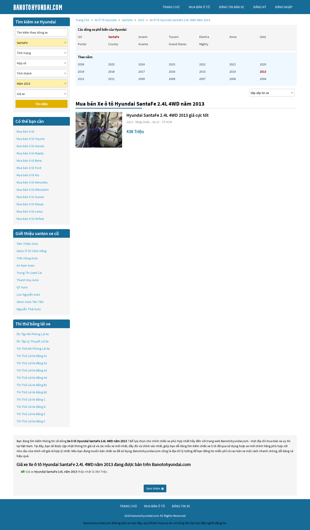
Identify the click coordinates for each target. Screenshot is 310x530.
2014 (232, 71)
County (113, 44)
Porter (82, 44)
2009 (141, 79)
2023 (172, 64)
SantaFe (127, 20)
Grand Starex (177, 44)
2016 (172, 71)
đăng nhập (283, 7)
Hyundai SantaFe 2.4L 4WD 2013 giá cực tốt (167, 115)
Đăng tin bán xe (231, 7)
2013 (174, 20)
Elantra (204, 37)
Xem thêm (153, 488)
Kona (232, 37)
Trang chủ (82, 20)
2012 (81, 79)
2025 (111, 64)
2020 (263, 64)
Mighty (203, 44)
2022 (202, 64)
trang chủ (171, 7)
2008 (172, 79)
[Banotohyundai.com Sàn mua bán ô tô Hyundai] (47, 7)
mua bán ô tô (199, 7)
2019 (81, 71)
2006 (232, 79)
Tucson (174, 37)
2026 (81, 64)
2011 (111, 79)
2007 (202, 79)
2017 (141, 71)
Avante (143, 44)
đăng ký (259, 7)
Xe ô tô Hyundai (106, 20)
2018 (111, 71)
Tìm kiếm (41, 104)
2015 (202, 71)
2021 (232, 64)
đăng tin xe (181, 506)
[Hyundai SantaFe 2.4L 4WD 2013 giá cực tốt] (99, 130)
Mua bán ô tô (25, 131)
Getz (263, 37)
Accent (143, 37)
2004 (263, 79)
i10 (80, 37)
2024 (141, 64)
